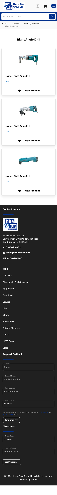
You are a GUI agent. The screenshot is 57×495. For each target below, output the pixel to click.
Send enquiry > (11, 420)
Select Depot (9, 400)
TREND (6, 334)
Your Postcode (10, 448)
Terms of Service (8, 414)
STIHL (5, 269)
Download (8, 295)
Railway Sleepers (11, 328)
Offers (6, 315)
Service (6, 302)
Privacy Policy (43, 412)
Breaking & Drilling (31, 23)
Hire (5, 308)
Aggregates (8, 288)
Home (4, 23)
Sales (5, 348)
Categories (15, 23)
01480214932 (13, 247)
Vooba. (34, 479)
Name (7, 364)
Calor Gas (7, 275)
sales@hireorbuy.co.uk (18, 252)
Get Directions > (12, 462)
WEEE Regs (8, 341)
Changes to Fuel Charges (15, 282)
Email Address (10, 388)
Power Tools (8, 321)
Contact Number (11, 376)
